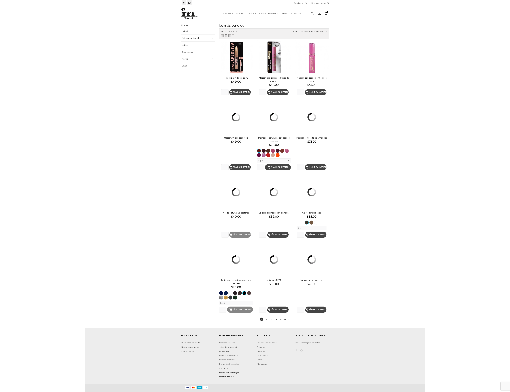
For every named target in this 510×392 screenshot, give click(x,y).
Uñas (184, 66)
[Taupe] (249, 293)
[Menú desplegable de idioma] (319, 14)
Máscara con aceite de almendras (311, 138)
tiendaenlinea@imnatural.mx (308, 343)
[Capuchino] (311, 223)
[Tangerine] (278, 155)
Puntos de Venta (227, 360)
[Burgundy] (259, 151)
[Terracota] (282, 151)
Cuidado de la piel (268, 13)
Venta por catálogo (229, 372)
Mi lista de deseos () (320, 3)
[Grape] (259, 155)
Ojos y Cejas (227, 13)
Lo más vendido (188, 351)
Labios (252, 13)
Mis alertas (262, 364)
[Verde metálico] (235, 298)
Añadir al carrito (240, 92)
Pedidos (261, 347)
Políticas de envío (227, 343)
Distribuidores (226, 377)
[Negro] (244, 293)
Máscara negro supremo (311, 280)
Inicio (184, 25)
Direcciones (262, 355)
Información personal (267, 343)
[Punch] (268, 155)
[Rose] (273, 155)
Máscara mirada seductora (236, 138)
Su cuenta (264, 335)
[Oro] (226, 298)
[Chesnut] (240, 293)
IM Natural (224, 351)
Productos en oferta (190, 343)
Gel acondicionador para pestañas (273, 213)
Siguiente (284, 319)
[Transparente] (316, 223)
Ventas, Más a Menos (315, 31)
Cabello (284, 13)
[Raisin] (278, 151)
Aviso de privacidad (228, 347)
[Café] (307, 223)
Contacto (223, 368)
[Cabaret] (264, 151)
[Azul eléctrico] (221, 293)
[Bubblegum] (287, 151)
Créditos (261, 351)
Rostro (240, 13)
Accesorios (296, 13)
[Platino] (230, 298)
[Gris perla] (221, 298)
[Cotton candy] (273, 151)
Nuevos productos (190, 347)
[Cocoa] (268, 151)
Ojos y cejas (187, 52)
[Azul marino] (226, 293)
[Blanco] (230, 293)
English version (301, 3)
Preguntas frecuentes (229, 364)
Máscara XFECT (274, 280)
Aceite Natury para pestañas (236, 213)
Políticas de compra (228, 355)
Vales (259, 360)
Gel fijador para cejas (311, 213)
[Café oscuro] (235, 293)
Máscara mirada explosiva (236, 78)
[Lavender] (264, 155)
